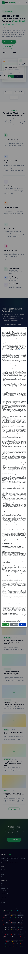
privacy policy (20, 349)
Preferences (22, 624)
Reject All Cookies (14, 624)
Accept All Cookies (5, 624)
